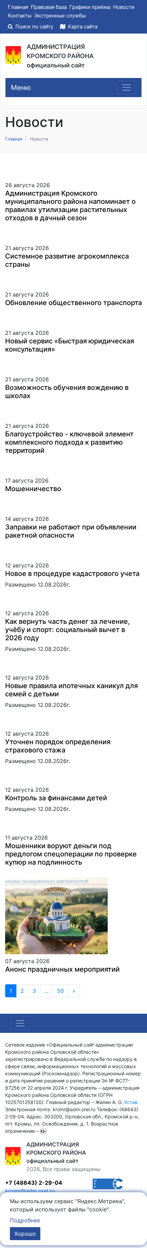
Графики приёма (89, 7)
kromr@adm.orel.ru (30, 1190)
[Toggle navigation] (126, 87)
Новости (123, 7)
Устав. (131, 1102)
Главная (18, 7)
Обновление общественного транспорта (73, 303)
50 (60, 990)
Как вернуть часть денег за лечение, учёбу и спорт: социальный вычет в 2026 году (67, 629)
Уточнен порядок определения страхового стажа (57, 746)
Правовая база (49, 7)
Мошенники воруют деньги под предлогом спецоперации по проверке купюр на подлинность (71, 854)
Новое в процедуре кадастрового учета (72, 573)
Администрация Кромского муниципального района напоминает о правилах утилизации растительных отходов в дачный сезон (70, 205)
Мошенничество (33, 489)
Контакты (19, 15)
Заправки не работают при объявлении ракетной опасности (70, 531)
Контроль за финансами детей (56, 798)
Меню (21, 87)
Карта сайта (82, 26)
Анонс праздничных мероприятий (62, 969)
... (46, 990)
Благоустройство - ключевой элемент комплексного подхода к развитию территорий (69, 442)
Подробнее (25, 1220)
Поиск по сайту (34, 26)
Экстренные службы (60, 15)
